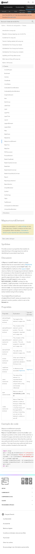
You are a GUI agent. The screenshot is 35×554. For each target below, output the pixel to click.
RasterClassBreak (8, 159)
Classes (24, 25)
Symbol (6, 191)
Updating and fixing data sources (11, 55)
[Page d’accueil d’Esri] (4, 2)
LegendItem (7, 127)
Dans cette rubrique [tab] (8, 238)
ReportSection (8, 184)
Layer (5, 109)
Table (5, 198)
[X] (26, 479)
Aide (15, 11)
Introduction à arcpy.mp (8, 30)
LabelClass (7, 105)
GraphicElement (8, 95)
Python (29, 11)
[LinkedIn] (30, 479)
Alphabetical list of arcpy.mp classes (12, 45)
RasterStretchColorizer (10, 170)
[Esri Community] (22, 482)
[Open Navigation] (33, 2)
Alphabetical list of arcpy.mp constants (12, 52)
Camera (6, 77)
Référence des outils (22, 11)
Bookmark (7, 73)
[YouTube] (30, 482)
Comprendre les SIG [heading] (7, 496)
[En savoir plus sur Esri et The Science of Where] (5, 481)
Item (5, 98)
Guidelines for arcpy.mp (9, 37)
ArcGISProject (8, 70)
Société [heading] (4, 500)
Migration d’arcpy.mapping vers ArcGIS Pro (14, 34)
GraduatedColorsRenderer (11, 87)
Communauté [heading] (5, 492)
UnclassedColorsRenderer (11, 205)
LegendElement (8, 123)
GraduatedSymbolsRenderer (12, 91)
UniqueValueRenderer (10, 209)
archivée (23, 226)
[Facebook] (22, 479)
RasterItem (7, 166)
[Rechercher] (28, 2)
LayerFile (6, 112)
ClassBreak (7, 80)
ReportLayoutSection (10, 180)
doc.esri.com (12, 17)
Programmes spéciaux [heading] (8, 504)
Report (6, 177)
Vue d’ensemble (8, 7)
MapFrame (7, 134)
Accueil (4, 11)
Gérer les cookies (8, 542)
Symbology (7, 195)
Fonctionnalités (20, 7)
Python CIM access (7, 62)
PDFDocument (8, 152)
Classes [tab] (6, 66)
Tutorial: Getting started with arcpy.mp (12, 41)
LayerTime (7, 116)
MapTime (6, 145)
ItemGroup (7, 102)
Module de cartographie (13, 25)
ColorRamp (7, 84)
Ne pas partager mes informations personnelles (16, 547)
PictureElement (8, 155)
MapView (6, 148)
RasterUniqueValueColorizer (12, 173)
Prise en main (10, 11)
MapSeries (7, 138)
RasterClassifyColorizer (10, 163)
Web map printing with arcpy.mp (11, 59)
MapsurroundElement (10, 141)
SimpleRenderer (8, 188)
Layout (6, 120)
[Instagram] (26, 482)
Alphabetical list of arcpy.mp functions (12, 48)
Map (5, 130)
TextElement (7, 202)
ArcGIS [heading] (3, 488)
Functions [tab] (6, 213)
